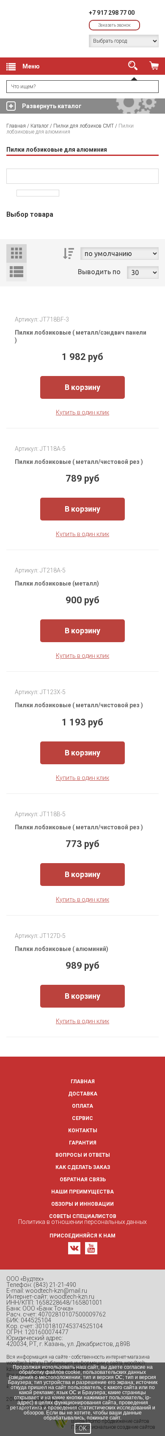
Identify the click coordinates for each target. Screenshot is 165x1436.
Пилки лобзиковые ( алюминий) (62, 949)
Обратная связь (83, 1180)
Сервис (82, 1118)
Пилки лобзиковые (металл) (57, 583)
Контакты (82, 1131)
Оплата (82, 1106)
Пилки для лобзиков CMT (83, 126)
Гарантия (82, 1143)
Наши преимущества (82, 1192)
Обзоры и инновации (82, 1204)
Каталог (39, 126)
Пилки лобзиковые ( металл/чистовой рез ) (79, 461)
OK (83, 1428)
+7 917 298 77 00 (112, 12)
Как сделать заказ (82, 1167)
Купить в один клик (82, 412)
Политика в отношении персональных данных (82, 1221)
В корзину (82, 387)
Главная (16, 126)
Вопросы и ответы (82, 1155)
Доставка (82, 1094)
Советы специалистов (82, 1216)
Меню (31, 66)
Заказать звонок (114, 25)
